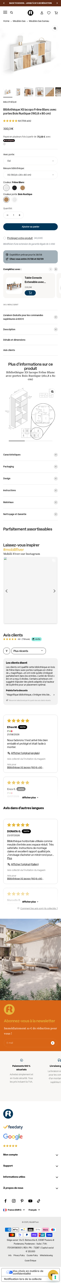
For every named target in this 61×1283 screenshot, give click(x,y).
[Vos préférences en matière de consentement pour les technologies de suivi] (55, 1277)
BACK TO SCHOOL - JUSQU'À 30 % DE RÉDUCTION (30, 3)
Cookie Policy (32, 1255)
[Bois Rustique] (23, 188)
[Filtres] (6, 651)
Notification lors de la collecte (23, 1279)
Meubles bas (19, 21)
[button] (10, 120)
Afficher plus (29, 797)
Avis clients (9, 350)
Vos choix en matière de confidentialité (28, 1272)
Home (6, 21)
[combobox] (30, 161)
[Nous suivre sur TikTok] (38, 1201)
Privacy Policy (19, 1255)
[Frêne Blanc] (6, 188)
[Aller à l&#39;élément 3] (28, 92)
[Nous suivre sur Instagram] (14, 1201)
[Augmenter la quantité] (19, 215)
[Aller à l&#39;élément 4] (39, 92)
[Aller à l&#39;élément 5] (49, 92)
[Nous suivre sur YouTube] (30, 1201)
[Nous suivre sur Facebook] (5, 1201)
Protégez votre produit (20, 238)
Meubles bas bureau (39, 21)
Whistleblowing (46, 1255)
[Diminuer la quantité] (7, 215)
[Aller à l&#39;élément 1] (7, 92)
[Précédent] (3, 3)
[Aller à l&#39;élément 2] (18, 92)
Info (10, 1255)
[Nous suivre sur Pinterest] (22, 1201)
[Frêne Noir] (14, 188)
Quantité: (8, 208)
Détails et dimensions (14, 339)
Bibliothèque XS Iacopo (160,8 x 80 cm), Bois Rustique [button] (24, 767)
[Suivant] (57, 3)
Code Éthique (30, 1260)
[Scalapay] (9, 140)
